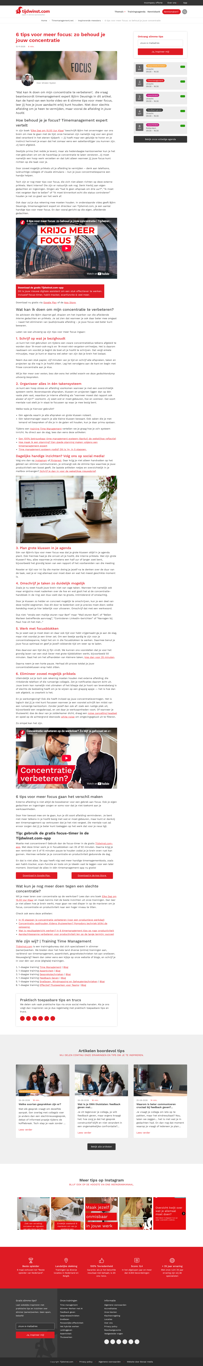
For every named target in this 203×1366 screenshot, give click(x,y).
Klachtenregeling (112, 1316)
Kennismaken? (171, 11)
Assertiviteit (46, 970)
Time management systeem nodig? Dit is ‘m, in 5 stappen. (53, 449)
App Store (70, 302)
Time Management (50, 967)
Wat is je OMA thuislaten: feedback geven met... (99, 1106)
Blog (65, 967)
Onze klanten (110, 1312)
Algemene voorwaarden (115, 1305)
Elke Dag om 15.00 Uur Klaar (47, 130)
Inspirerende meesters (89, 20)
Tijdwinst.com (24, 946)
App (185, 3)
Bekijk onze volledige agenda (160, 139)
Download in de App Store (92, 875)
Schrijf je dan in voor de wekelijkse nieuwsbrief (67, 471)
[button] (33, 1213)
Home (44, 20)
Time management (69, 1305)
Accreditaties (110, 1308)
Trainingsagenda (136, 11)
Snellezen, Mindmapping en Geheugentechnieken (68, 981)
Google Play (50, 302)
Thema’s (119, 11)
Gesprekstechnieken (52, 974)
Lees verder (25, 1129)
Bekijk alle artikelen (101, 1146)
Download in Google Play (36, 875)
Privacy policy (110, 1326)
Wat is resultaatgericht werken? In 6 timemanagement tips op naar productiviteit (66, 930)
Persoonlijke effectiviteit (71, 1323)
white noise (68, 716)
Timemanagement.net (62, 20)
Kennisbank (153, 11)
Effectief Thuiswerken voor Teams (59, 985)
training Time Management (46, 428)
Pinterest (55, 460)
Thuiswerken (66, 1337)
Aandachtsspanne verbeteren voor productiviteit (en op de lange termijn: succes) (66, 934)
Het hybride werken (69, 1326)
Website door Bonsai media (140, 1362)
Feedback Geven (49, 978)
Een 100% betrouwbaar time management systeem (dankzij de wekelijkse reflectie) (67, 438)
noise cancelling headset (102, 713)
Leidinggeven (66, 1330)
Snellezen (64, 1319)
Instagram (41, 460)
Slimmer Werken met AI (71, 1308)
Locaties (108, 1319)
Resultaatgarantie (112, 1330)
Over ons (171, 3)
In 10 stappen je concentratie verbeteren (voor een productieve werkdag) (61, 919)
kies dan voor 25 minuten (99, 657)
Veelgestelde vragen (113, 1333)
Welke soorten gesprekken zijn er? (40, 1104)
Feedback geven (67, 1312)
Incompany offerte (153, 3)
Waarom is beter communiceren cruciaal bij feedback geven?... (156, 1106)
